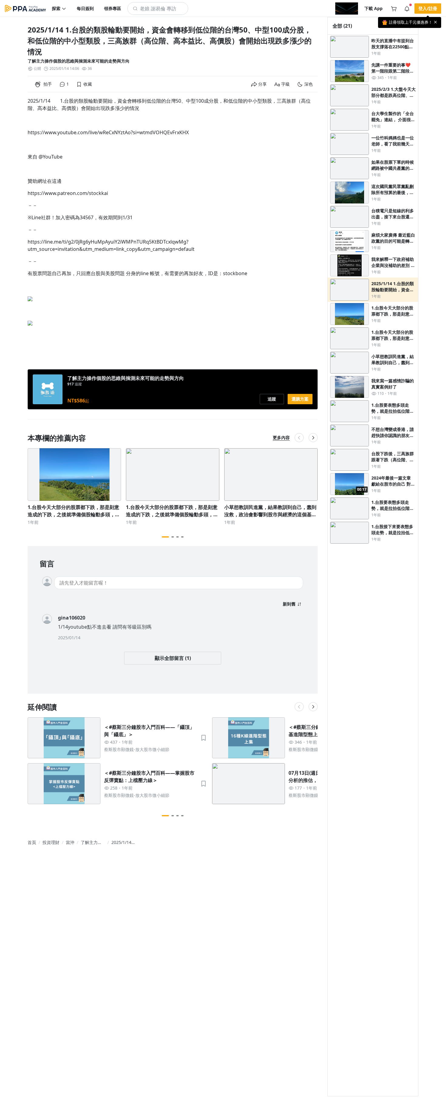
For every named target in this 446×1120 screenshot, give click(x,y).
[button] (59, 8)
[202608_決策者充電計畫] (346, 8)
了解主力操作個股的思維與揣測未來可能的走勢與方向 (79, 61)
